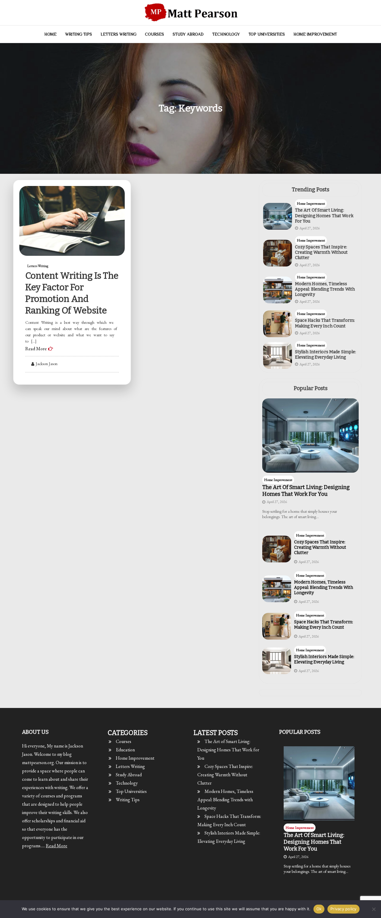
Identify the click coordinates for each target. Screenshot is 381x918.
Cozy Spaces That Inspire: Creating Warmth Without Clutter (321, 252)
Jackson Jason (46, 363)
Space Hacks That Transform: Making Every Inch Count (325, 323)
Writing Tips (78, 34)
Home (50, 34)
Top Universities (267, 34)
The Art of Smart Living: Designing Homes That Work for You (324, 215)
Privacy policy (343, 908)
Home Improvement (315, 34)
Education (125, 750)
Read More (36, 349)
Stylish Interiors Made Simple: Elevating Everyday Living (325, 354)
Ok (319, 908)
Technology (226, 34)
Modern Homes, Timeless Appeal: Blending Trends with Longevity (325, 289)
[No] (374, 909)
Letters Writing (118, 34)
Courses (154, 34)
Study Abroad (188, 34)
